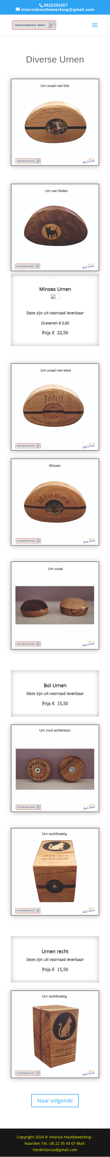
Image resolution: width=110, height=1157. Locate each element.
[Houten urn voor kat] (55, 543)
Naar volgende (55, 1100)
